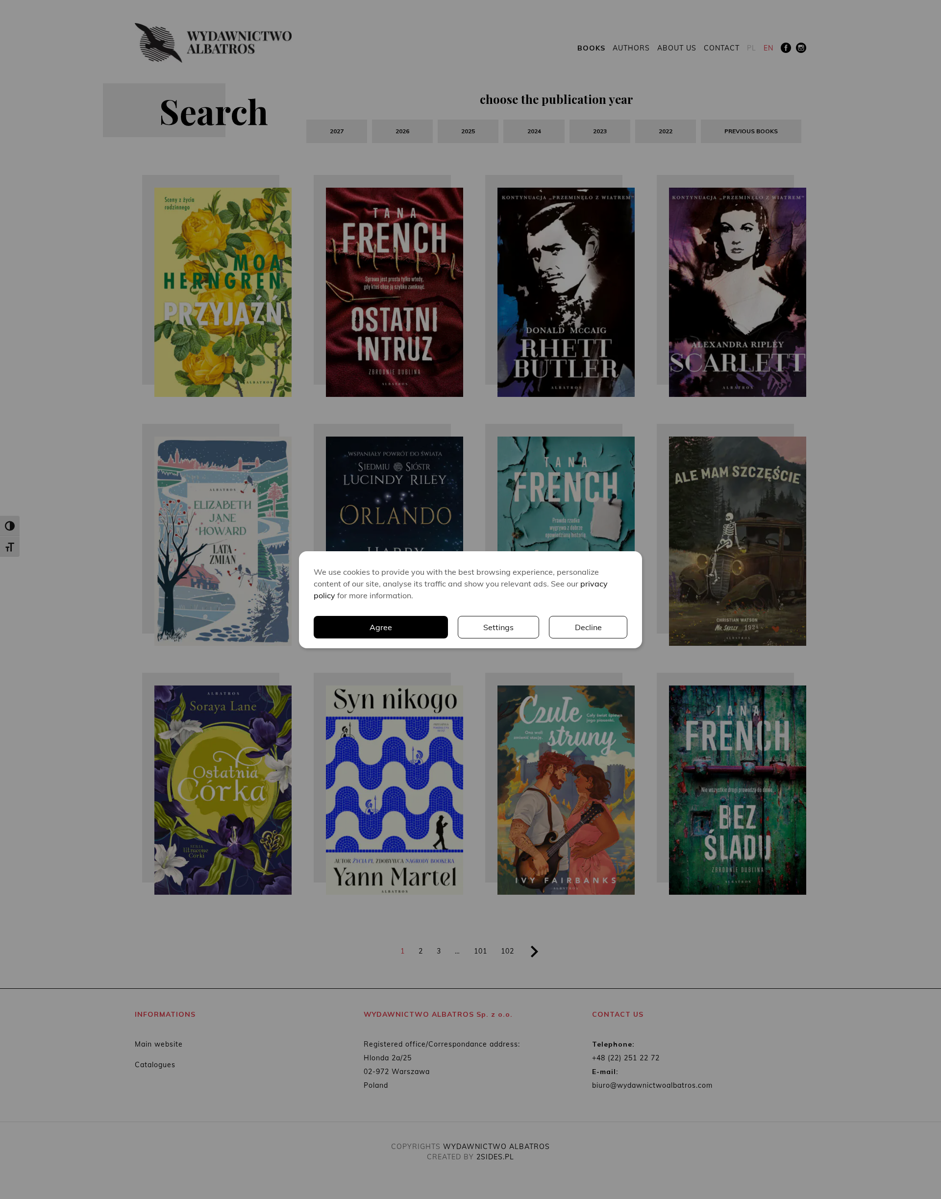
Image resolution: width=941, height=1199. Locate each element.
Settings (498, 627)
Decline (588, 627)
